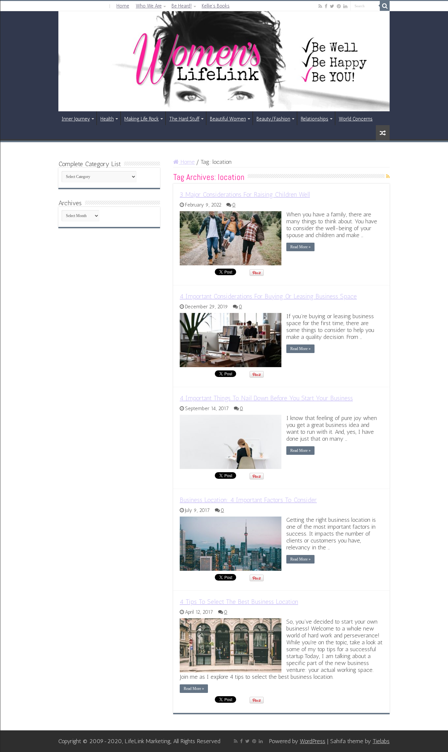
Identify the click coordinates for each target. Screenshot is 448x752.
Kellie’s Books (216, 6)
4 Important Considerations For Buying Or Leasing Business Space (268, 296)
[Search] (385, 6)
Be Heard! (182, 6)
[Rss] (320, 6)
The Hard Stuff (184, 119)
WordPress (312, 741)
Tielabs (381, 741)
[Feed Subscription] (388, 176)
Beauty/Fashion (273, 119)
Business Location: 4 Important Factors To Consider (248, 500)
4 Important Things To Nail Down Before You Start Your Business (266, 398)
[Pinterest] (338, 6)
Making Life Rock (141, 119)
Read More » (300, 247)
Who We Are (149, 6)
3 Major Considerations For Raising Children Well (245, 194)
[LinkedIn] (345, 6)
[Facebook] (326, 6)
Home (122, 6)
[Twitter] (332, 6)
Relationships (314, 119)
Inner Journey (76, 119)
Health (107, 119)
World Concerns (356, 119)
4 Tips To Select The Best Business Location (239, 602)
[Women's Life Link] (224, 61)
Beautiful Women (228, 119)
